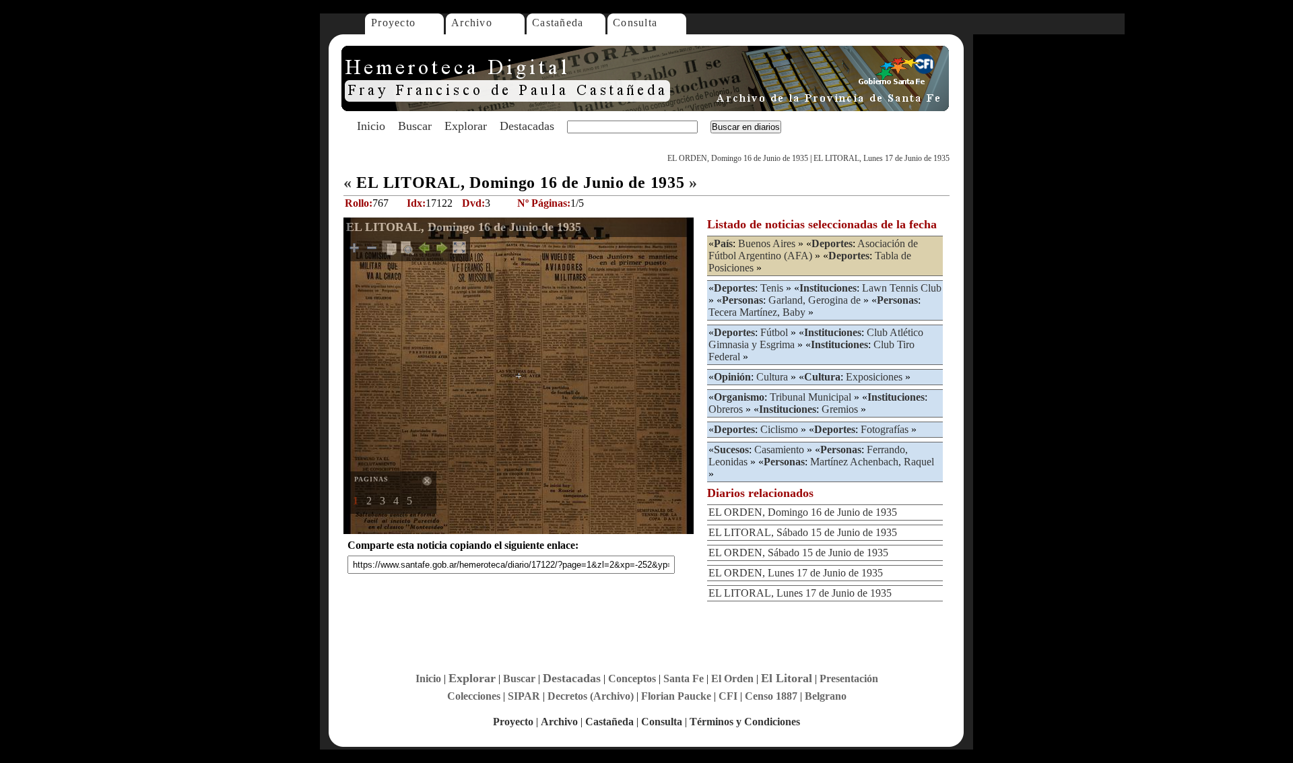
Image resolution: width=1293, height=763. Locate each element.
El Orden (732, 678)
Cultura (772, 377)
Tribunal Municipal (810, 397)
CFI (728, 696)
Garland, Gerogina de (814, 300)
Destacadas (527, 126)
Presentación (849, 678)
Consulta (635, 22)
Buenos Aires (766, 243)
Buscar (415, 126)
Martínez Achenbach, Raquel (872, 461)
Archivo (471, 22)
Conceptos (632, 678)
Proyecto (393, 22)
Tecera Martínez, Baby (756, 312)
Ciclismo (779, 429)
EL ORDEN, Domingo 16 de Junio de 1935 (737, 158)
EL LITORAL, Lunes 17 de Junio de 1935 (882, 158)
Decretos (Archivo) (591, 696)
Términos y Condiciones (745, 721)
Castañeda (558, 22)
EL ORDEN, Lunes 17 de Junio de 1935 (795, 572)
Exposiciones (874, 377)
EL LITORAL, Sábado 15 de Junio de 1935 (802, 532)
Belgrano (826, 696)
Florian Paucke (676, 696)
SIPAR (524, 696)
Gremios (840, 409)
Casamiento (779, 449)
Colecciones (473, 696)
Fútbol (774, 332)
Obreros (725, 409)
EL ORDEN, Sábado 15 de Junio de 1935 (798, 552)
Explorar (465, 126)
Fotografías (884, 429)
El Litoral (786, 678)
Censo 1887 (771, 696)
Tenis (771, 288)
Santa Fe (683, 678)
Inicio (371, 126)
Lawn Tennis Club (901, 288)
